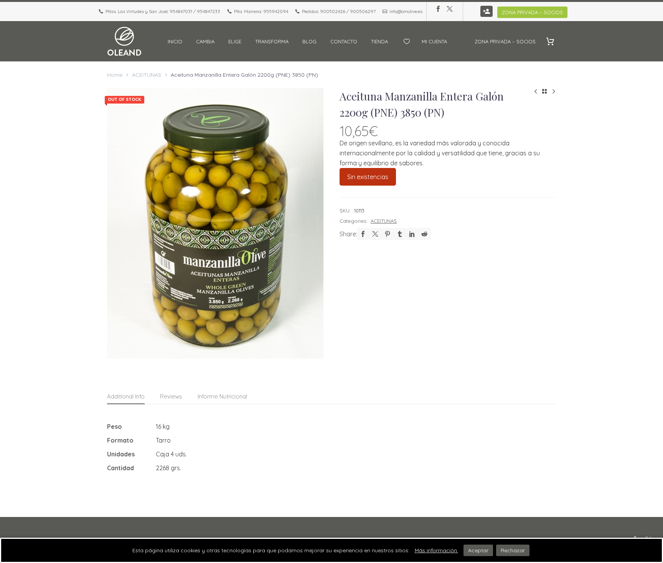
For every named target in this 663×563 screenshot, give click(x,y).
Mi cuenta (434, 41)
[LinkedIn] (412, 234)
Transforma (272, 41)
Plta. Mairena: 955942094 (261, 11)
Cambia (205, 41)
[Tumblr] (400, 234)
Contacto (343, 41)
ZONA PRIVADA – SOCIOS (532, 12)
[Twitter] (449, 9)
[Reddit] (425, 234)
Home (114, 74)
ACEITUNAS (146, 74)
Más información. (436, 550)
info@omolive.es (405, 11)
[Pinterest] (388, 234)
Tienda (379, 41)
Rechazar (513, 550)
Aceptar (478, 550)
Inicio (175, 41)
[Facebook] (438, 9)
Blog (309, 41)
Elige (234, 41)
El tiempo (461, 41)
